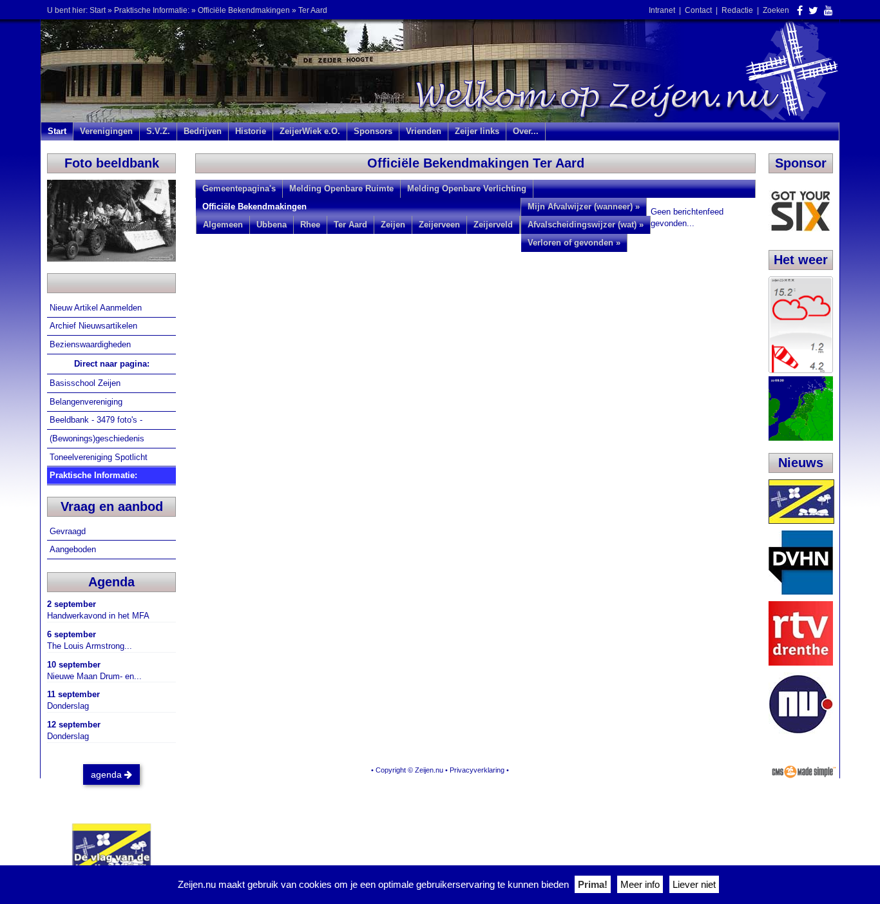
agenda (107, 774)
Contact (698, 10)
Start (98, 10)
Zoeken (776, 10)
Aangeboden (74, 549)
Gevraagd (69, 531)
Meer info (640, 884)
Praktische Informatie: (151, 10)
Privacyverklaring (477, 770)
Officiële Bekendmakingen (244, 10)
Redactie (737, 10)
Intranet (662, 10)
